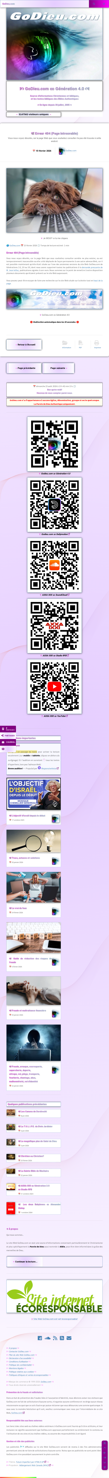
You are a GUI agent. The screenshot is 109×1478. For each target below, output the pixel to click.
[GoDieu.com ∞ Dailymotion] (40, 1339)
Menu (104, 6)
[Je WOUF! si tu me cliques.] (54, 200)
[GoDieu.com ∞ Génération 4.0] (54, 299)
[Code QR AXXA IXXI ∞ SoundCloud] (54, 592)
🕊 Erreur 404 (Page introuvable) (54, 133)
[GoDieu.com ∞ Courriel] (69, 1339)
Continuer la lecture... (25, 1261)
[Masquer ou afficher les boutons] (8, 749)
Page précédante (25, 368)
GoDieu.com (8, 4)
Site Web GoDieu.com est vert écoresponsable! (54, 1319)
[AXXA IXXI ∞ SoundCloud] (48, 1339)
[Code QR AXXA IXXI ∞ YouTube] (54, 713)
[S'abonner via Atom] (62, 1339)
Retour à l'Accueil (25, 344)
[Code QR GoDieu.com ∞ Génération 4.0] (54, 470)
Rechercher (94, 6)
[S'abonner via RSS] (55, 1339)
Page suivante (59, 368)
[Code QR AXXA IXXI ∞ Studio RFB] (54, 652)
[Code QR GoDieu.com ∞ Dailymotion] (54, 531)
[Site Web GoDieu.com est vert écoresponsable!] (54, 1296)
